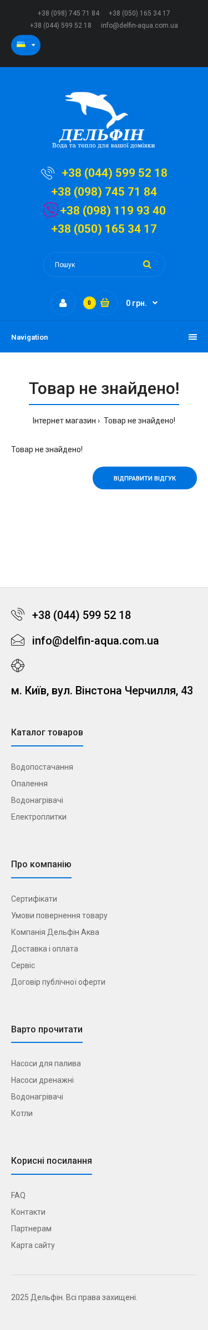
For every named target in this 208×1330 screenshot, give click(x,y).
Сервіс (23, 965)
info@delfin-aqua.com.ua (139, 25)
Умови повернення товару (59, 915)
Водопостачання (42, 767)
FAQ (18, 1195)
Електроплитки (39, 816)
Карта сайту (33, 1245)
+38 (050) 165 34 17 (139, 13)
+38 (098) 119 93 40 (113, 210)
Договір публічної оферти (58, 982)
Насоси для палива (46, 1063)
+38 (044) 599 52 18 (61, 25)
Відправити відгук (145, 478)
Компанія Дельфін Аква (55, 932)
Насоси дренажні (42, 1080)
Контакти (28, 1212)
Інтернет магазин (64, 420)
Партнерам (31, 1228)
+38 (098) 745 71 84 (68, 13)
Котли (22, 1113)
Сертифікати (34, 898)
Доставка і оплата (44, 948)
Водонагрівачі (37, 800)
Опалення (29, 783)
